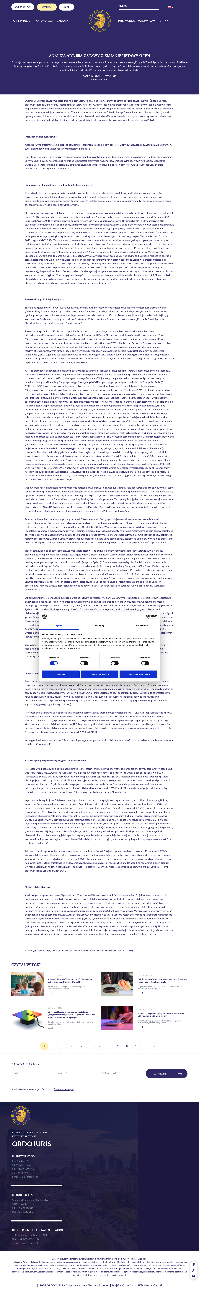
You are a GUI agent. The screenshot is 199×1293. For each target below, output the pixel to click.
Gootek (158, 1285)
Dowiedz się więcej (64, 1089)
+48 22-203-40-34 (25, 1172)
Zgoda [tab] (59, 625)
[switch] (84, 663)
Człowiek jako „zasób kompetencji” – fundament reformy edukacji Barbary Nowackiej (70, 980)
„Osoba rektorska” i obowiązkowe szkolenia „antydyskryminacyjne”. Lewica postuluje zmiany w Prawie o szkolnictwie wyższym (71, 1015)
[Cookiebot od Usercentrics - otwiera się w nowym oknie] (145, 617)
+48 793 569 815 (25, 1168)
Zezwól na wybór (99, 674)
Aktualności (44, 20)
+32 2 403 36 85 (24, 1211)
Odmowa (61, 674)
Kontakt (164, 20)
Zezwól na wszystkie (138, 674)
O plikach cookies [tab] (140, 625)
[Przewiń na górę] (194, 1290)
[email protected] (118, 1275)
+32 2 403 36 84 (25, 1207)
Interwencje (126, 20)
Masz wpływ (146, 20)
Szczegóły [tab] (100, 625)
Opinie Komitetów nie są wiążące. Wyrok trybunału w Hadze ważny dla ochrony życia (162, 980)
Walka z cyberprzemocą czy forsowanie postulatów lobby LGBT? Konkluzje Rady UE (161, 1014)
